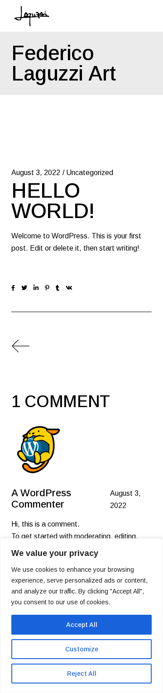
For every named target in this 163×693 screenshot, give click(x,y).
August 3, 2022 (35, 172)
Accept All (81, 624)
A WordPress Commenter (41, 498)
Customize (81, 649)
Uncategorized (89, 172)
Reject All (81, 673)
